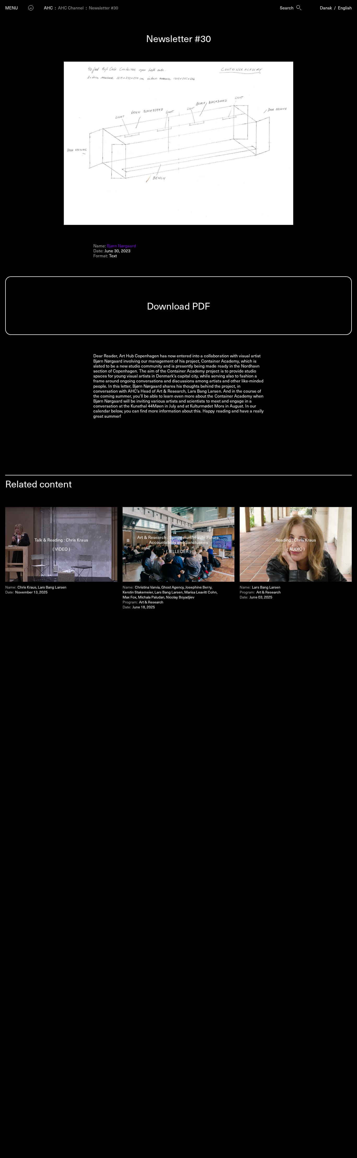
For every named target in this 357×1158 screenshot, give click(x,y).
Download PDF (178, 306)
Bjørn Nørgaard (121, 245)
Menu (11, 7)
